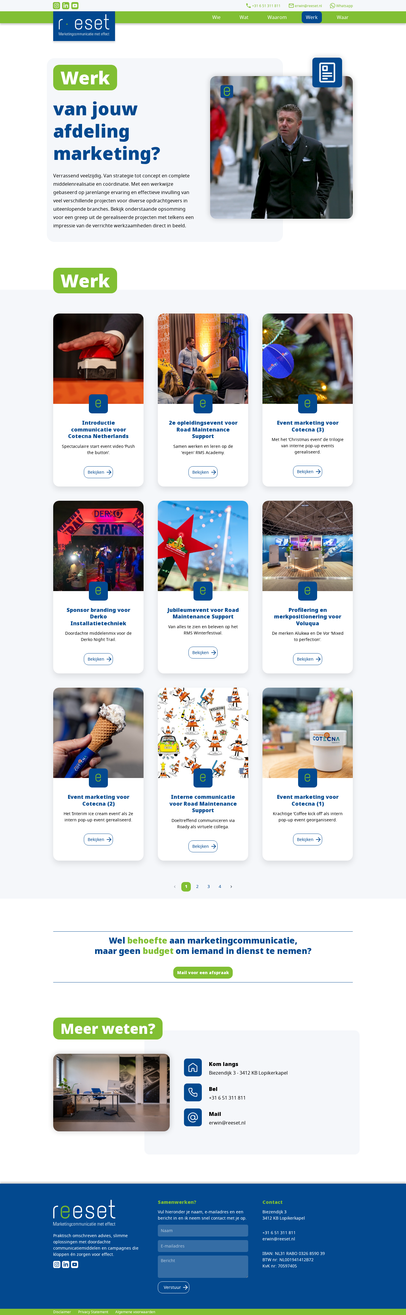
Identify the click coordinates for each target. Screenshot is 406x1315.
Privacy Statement (93, 1311)
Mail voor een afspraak (203, 972)
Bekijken (98, 472)
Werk (312, 17)
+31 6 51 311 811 (266, 5)
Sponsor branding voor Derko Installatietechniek (98, 616)
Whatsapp (344, 5)
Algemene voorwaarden (135, 1311)
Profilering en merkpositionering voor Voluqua (307, 616)
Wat (244, 17)
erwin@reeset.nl (308, 5)
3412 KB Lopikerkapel (283, 1218)
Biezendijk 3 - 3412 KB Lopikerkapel (248, 1073)
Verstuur (173, 1287)
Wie (216, 17)
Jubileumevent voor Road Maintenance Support (203, 613)
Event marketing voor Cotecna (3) (308, 426)
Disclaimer (62, 1311)
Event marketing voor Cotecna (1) (308, 800)
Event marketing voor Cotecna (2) (98, 800)
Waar (343, 17)
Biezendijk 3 (274, 1212)
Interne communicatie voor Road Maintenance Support (203, 803)
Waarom (277, 17)
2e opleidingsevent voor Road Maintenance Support (203, 429)
